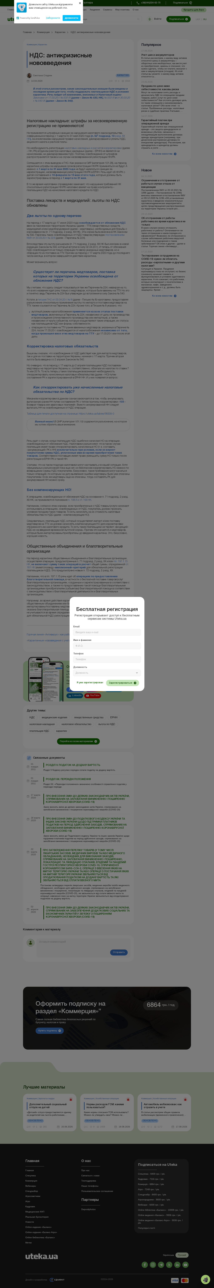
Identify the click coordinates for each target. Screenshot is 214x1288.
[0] (205, 1279)
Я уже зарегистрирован (90, 683)
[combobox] (107, 673)
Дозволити (71, 17)
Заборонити (53, 17)
